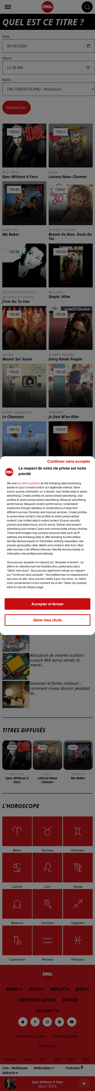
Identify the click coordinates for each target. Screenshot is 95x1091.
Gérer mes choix (47, 620)
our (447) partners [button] (28, 483)
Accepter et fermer (47, 603)
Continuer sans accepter (68, 461)
